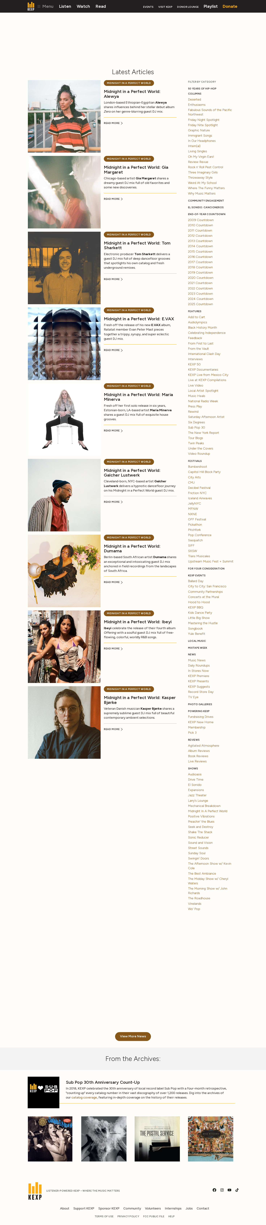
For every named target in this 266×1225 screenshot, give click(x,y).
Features (194, 311)
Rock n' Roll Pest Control (205, 167)
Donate (230, 6)
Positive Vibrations (201, 816)
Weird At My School (202, 183)
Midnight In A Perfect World (129, 83)
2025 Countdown (200, 304)
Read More (112, 123)
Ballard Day (195, 581)
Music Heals (196, 396)
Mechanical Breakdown (204, 806)
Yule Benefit (196, 634)
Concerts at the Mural (203, 597)
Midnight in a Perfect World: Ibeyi (138, 621)
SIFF (191, 545)
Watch (83, 6)
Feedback (195, 338)
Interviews (195, 359)
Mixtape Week (197, 647)
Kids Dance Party (200, 613)
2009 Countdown (201, 220)
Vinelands (194, 904)
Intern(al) (194, 146)
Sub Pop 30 (196, 427)
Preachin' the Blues (201, 822)
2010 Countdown (200, 225)
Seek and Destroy (200, 827)
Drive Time (195, 779)
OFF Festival (197, 519)
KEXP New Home (201, 722)
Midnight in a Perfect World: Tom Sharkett (137, 245)
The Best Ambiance (202, 873)
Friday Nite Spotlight (203, 125)
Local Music (197, 641)
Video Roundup (199, 454)
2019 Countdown (200, 272)
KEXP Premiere (198, 676)
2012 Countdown (200, 236)
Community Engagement (206, 200)
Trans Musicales (199, 556)
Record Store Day (201, 692)
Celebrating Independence (207, 333)
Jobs (189, 1208)
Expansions (196, 790)
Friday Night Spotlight (203, 120)
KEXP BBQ (195, 607)
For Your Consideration (206, 568)
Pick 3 (192, 733)
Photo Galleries (200, 704)
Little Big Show (199, 618)
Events (148, 6)
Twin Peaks (196, 443)
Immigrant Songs (200, 135)
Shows (193, 768)
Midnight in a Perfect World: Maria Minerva (138, 397)
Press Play (195, 406)
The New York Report (203, 433)
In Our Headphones (202, 141)
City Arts (194, 477)
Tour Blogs (195, 438)
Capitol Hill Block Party (204, 472)
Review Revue (198, 162)
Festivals (195, 461)
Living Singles (197, 151)
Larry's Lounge (198, 801)
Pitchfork (194, 530)
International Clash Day (204, 354)
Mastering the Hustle (203, 623)
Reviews (194, 739)
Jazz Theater (197, 795)
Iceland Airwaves (200, 498)
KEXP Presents (198, 681)
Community (132, 1208)
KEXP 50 (194, 364)
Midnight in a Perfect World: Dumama (132, 548)
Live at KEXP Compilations (207, 380)
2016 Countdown (200, 257)
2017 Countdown (200, 262)
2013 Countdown (200, 241)
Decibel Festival (199, 488)
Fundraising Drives (200, 717)
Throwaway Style (200, 178)
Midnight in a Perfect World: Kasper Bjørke (140, 700)
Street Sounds (198, 848)
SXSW (192, 551)
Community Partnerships (205, 592)
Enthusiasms (197, 105)
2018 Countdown (200, 267)
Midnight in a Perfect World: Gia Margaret (136, 169)
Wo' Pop (194, 909)
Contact (203, 1208)
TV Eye (193, 697)
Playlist (211, 6)
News (192, 654)
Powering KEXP (199, 711)
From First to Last (201, 343)
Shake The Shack (200, 832)
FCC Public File (153, 1216)
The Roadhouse (199, 898)
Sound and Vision (200, 843)
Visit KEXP (165, 6)
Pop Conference (200, 535)
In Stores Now (198, 671)
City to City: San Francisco (207, 586)
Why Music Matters (202, 193)
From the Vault (198, 349)
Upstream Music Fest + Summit (210, 561)
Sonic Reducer (198, 837)
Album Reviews (199, 751)
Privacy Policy (128, 1216)
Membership (197, 727)
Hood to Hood (199, 602)
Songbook (195, 628)
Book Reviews (198, 756)
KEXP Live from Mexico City (208, 375)
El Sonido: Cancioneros (206, 207)
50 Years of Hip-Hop (202, 88)
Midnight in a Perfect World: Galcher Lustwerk (132, 473)
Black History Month (202, 327)
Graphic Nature (199, 130)
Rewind (193, 412)
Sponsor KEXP (108, 1208)
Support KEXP (83, 1208)
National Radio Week (203, 401)
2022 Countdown (200, 288)
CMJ (191, 482)
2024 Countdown (200, 299)
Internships (173, 1208)
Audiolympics (197, 322)
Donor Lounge (188, 6)
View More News (133, 1036)
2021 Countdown (200, 283)
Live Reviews (197, 761)
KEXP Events (197, 575)
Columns (194, 93)
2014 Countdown (200, 246)
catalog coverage (84, 1097)
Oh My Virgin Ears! (201, 157)
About (64, 1208)
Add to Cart (196, 317)
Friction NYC (197, 493)
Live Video (195, 385)
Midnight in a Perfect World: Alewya (132, 94)
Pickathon (195, 525)
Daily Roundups (199, 665)
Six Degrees (196, 422)
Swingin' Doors (198, 858)
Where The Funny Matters (206, 188)
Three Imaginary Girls (203, 172)
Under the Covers (200, 448)
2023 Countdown (200, 294)
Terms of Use (104, 1216)
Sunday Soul (196, 853)
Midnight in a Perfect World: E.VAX (139, 318)
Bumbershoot (197, 467)
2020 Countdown (200, 278)
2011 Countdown (200, 230)
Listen (65, 6)
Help (171, 1216)
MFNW (193, 509)
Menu (47, 6)
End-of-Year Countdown (206, 214)
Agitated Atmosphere (203, 746)
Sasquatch (195, 540)
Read (101, 6)
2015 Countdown (200, 252)
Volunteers (153, 1208)
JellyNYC (194, 503)
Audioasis (195, 774)
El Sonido (195, 785)
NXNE (192, 514)
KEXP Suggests (199, 687)
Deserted (194, 99)
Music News (197, 660)
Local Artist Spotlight (203, 391)
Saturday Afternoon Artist (206, 417)
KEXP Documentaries (203, 370)
